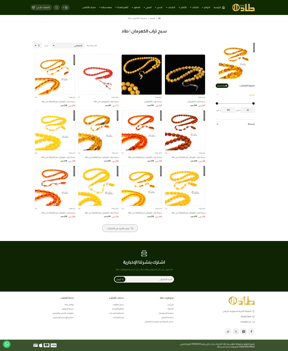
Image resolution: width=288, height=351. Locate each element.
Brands (251, 124)
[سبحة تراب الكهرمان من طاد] (98, 75)
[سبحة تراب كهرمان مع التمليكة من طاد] (55, 75)
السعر (252, 95)
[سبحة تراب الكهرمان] (185, 75)
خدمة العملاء (67, 298)
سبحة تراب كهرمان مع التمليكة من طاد (58, 101)
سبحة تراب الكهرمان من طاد (105, 101)
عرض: (46, 45)
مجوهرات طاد (167, 298)
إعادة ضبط (221, 86)
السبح (152, 18)
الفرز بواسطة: (91, 45)
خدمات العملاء (116, 298)
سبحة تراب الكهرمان (196, 101)
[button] (168, 90)
